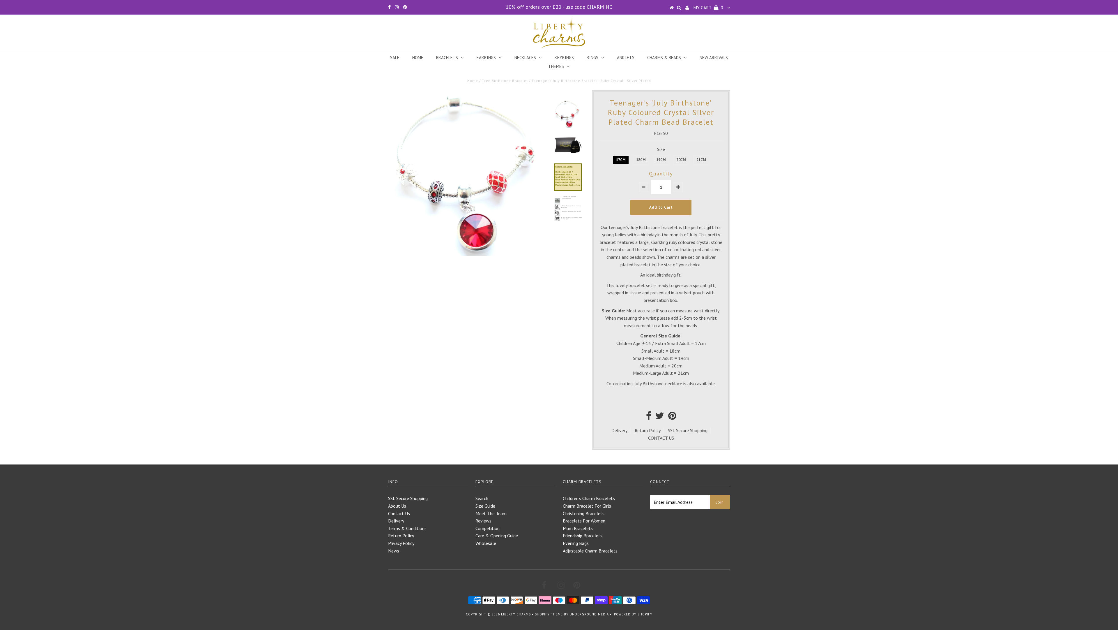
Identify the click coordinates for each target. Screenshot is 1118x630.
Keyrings (564, 57)
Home (417, 57)
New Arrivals (714, 57)
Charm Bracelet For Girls (587, 506)
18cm (641, 159)
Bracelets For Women (584, 521)
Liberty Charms (516, 614)
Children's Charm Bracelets (589, 498)
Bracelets (447, 57)
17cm (621, 159)
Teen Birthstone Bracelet (505, 80)
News (393, 551)
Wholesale (485, 543)
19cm (661, 159)
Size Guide (485, 506)
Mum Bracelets (578, 528)
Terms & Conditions (407, 528)
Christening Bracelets (583, 513)
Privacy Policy (401, 543)
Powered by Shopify (633, 614)
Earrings (486, 57)
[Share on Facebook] (648, 417)
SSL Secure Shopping (687, 430)
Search (481, 498)
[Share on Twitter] (659, 417)
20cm (681, 159)
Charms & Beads (664, 57)
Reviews (483, 521)
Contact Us (399, 513)
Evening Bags (576, 543)
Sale (394, 57)
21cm (701, 159)
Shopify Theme (549, 614)
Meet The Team (491, 513)
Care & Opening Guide (496, 536)
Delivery (619, 430)
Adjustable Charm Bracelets (590, 551)
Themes (556, 66)
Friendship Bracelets (582, 536)
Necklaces (525, 57)
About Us (397, 506)
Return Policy (648, 430)
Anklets (625, 57)
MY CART (708, 7)
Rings (592, 57)
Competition (487, 528)
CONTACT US (661, 438)
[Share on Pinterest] (672, 417)
